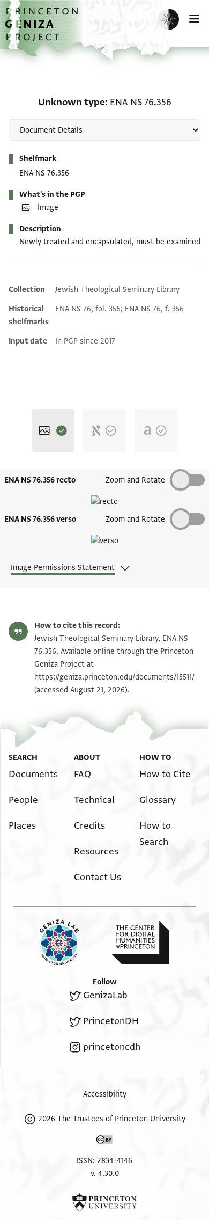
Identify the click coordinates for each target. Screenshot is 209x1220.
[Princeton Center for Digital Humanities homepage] (140, 942)
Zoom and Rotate (135, 480)
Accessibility (104, 1094)
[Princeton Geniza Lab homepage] (67, 942)
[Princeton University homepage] (104, 1202)
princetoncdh (111, 1047)
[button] (43, 30)
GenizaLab (105, 995)
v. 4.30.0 (105, 1173)
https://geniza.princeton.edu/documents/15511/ (114, 677)
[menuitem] (33, 774)
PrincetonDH (111, 1021)
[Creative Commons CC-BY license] (104, 1141)
